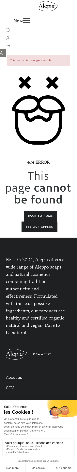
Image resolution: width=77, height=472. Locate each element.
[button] (42, 20)
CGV (10, 388)
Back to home (40, 216)
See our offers (39, 226)
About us (14, 377)
